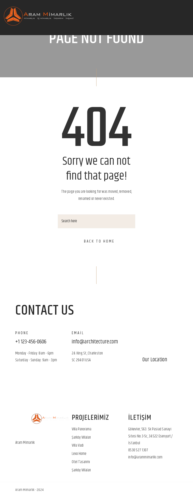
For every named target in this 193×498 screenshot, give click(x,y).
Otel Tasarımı (81, 462)
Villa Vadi (78, 445)
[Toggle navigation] (184, 17)
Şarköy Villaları (81, 437)
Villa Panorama (81, 429)
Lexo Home (79, 454)
